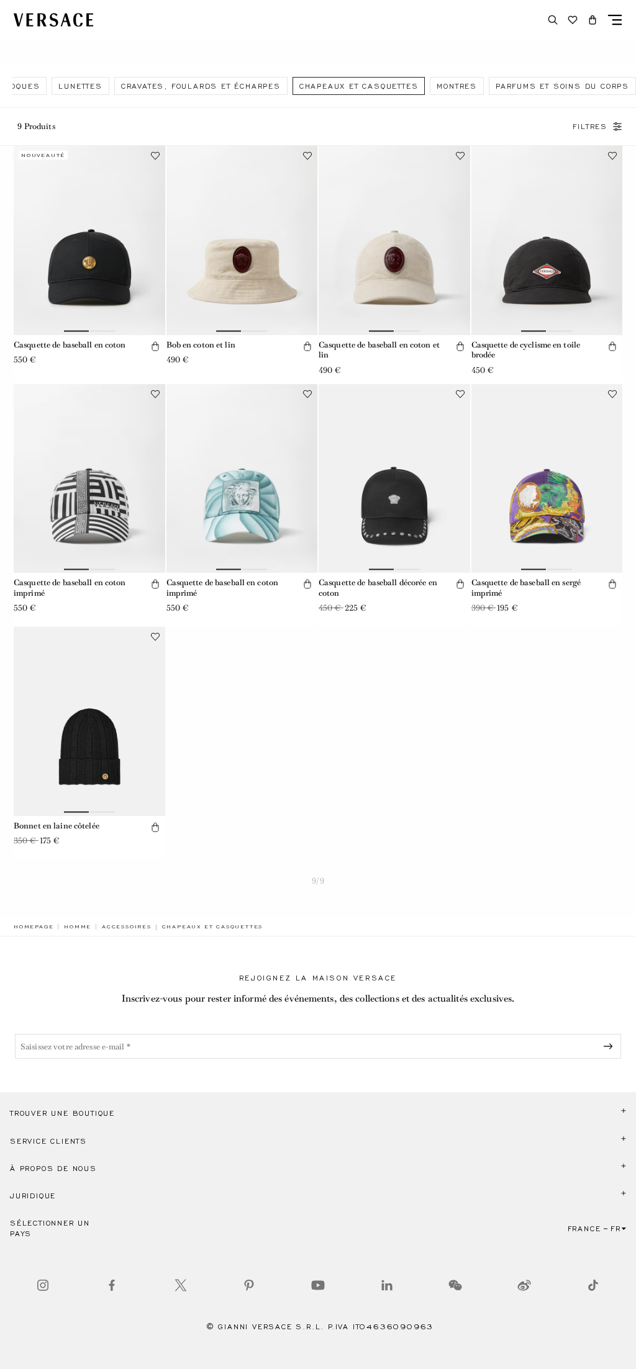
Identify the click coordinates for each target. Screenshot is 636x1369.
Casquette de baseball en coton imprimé (70, 587)
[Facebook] (111, 1285)
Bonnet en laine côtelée (56, 825)
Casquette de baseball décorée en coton (378, 587)
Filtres (590, 126)
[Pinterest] (249, 1285)
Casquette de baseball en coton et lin (379, 350)
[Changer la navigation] (614, 19)
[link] (33, 926)
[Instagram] (42, 1285)
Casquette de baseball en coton (70, 344)
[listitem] (80, 86)
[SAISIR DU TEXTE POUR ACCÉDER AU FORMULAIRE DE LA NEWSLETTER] (610, 1046)
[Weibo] (524, 1285)
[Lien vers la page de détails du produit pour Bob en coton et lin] (242, 240)
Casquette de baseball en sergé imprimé (526, 587)
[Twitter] (180, 1285)
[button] (592, 20)
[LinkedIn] (386, 1285)
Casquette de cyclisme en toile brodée (526, 350)
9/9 (318, 881)
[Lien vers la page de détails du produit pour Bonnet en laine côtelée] (89, 721)
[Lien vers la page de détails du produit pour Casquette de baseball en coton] (89, 240)
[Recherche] (553, 20)
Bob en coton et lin (200, 344)
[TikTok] (593, 1285)
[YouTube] (318, 1285)
